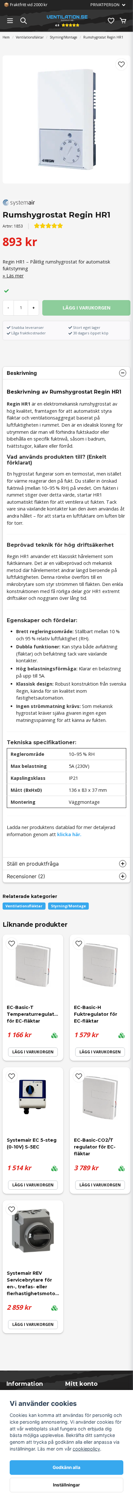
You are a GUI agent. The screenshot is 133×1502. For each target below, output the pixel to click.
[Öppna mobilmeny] (10, 20)
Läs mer (15, 276)
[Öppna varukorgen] (123, 20)
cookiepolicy (86, 1449)
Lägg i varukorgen (33, 1052)
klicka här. (69, 834)
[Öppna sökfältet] (23, 20)
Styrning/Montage (63, 37)
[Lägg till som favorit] (111, 20)
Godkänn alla (66, 1467)
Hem (6, 37)
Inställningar (66, 1484)
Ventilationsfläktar (30, 37)
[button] (121, 64)
